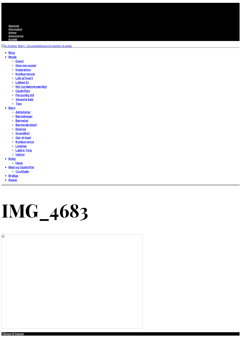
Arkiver (12, 32)
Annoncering (15, 36)
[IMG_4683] (72, 327)
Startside (13, 26)
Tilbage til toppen (12, 334)
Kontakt (12, 39)
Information (15, 29)
